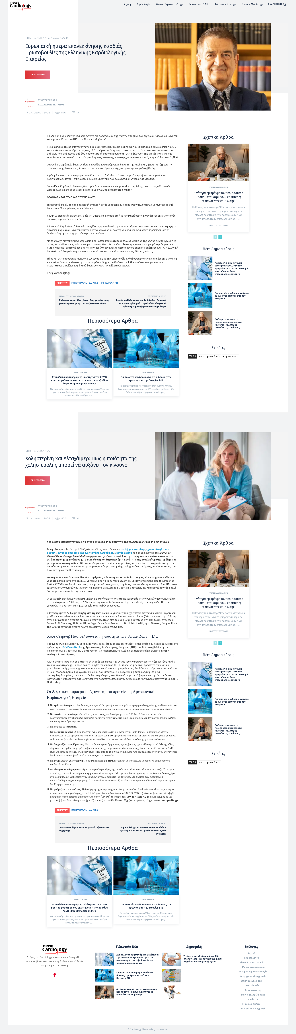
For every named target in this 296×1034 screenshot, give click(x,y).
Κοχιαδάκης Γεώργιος (51, 104)
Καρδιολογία (60, 38)
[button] (277, 4)
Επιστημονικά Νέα (38, 38)
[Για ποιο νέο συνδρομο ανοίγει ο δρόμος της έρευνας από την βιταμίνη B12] (146, 348)
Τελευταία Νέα (80, 372)
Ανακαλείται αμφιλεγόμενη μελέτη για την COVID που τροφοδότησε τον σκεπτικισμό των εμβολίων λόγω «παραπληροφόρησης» (79, 380)
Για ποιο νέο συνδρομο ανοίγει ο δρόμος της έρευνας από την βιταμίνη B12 (146, 379)
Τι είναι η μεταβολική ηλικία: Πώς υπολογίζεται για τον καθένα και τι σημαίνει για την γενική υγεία (202, 959)
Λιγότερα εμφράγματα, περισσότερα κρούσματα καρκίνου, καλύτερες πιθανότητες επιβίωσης (218, 197)
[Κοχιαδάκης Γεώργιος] (31, 102)
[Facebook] (54, 975)
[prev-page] (215, 237)
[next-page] (220, 237)
